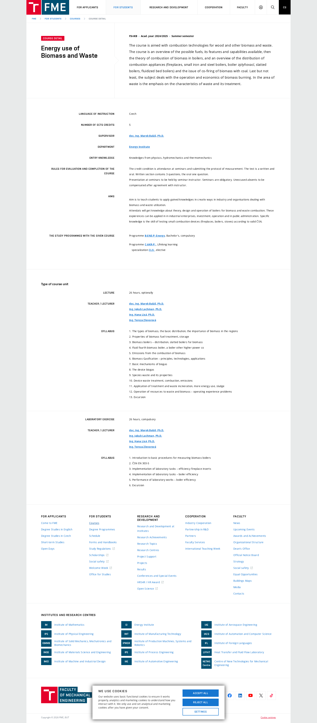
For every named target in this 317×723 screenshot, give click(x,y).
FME (34, 18)
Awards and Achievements (249, 536)
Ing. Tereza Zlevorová (142, 320)
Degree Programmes (102, 529)
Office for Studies (100, 574)
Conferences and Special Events (156, 575)
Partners (190, 536)
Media (237, 587)
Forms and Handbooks (103, 542)
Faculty (242, 7)
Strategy (238, 561)
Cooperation (214, 7)
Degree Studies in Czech (56, 536)
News (236, 523)
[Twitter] (261, 695)
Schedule (94, 536)
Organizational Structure (248, 542)
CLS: (152, 250)
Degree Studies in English (56, 529)
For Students (53, 18)
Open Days (48, 548)
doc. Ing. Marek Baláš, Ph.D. (146, 135)
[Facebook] (229, 695)
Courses (75, 18)
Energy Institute (139, 146)
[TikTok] (271, 695)
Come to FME (49, 523)
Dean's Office (241, 548)
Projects (142, 563)
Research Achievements (152, 537)
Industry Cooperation (198, 523)
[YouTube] (250, 695)
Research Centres (148, 550)
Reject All (200, 702)
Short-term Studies (52, 542)
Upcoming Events (244, 529)
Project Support (146, 556)
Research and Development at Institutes (155, 529)
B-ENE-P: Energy (155, 235)
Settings (200, 711)
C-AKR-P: (150, 244)
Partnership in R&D (197, 529)
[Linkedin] (240, 695)
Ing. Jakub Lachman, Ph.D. (145, 309)
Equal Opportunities (245, 574)
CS (284, 7)
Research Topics (147, 543)
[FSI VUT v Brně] (47, 7)
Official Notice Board (246, 555)
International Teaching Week (202, 548)
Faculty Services (195, 542)
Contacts (238, 593)
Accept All (200, 693)
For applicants (87, 7)
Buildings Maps (242, 580)
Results (141, 569)
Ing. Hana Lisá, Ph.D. (142, 314)
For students (123, 7)
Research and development (169, 7)
